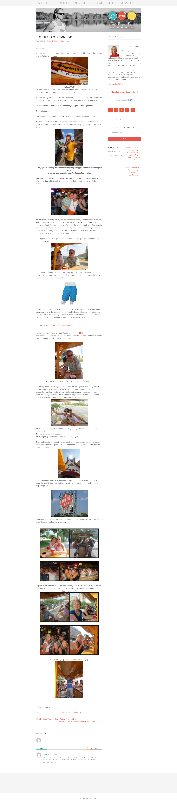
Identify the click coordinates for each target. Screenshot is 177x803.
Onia (54, 272)
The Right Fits (88, 20)
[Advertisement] (133, 209)
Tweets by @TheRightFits (117, 120)
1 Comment (65, 41)
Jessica (46, 754)
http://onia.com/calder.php (63, 325)
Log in (95, 798)
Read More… (119, 84)
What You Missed (114, 151)
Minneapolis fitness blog (54, 712)
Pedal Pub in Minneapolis (72, 712)
